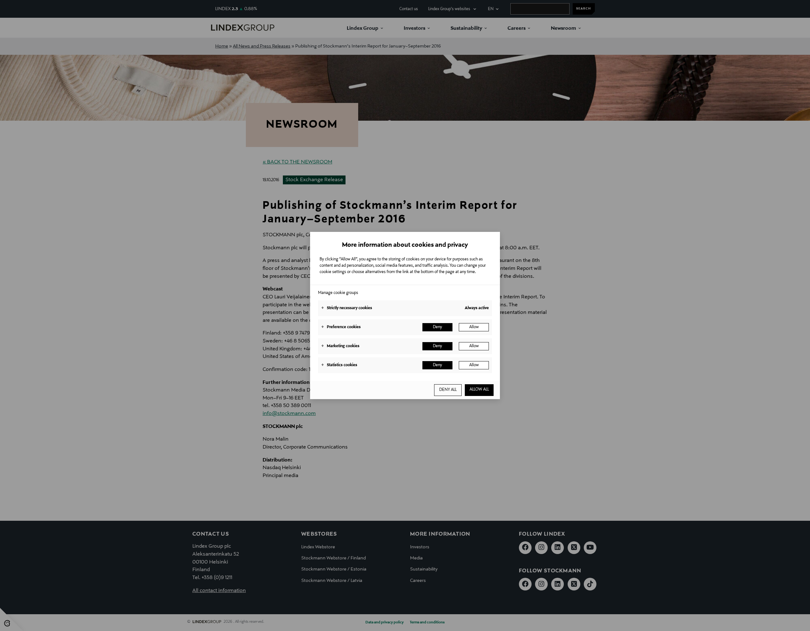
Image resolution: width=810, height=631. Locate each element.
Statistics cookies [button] (339, 365)
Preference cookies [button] (341, 327)
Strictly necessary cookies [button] (346, 308)
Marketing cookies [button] (340, 346)
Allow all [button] (479, 389)
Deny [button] (437, 327)
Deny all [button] (448, 390)
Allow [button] (474, 327)
